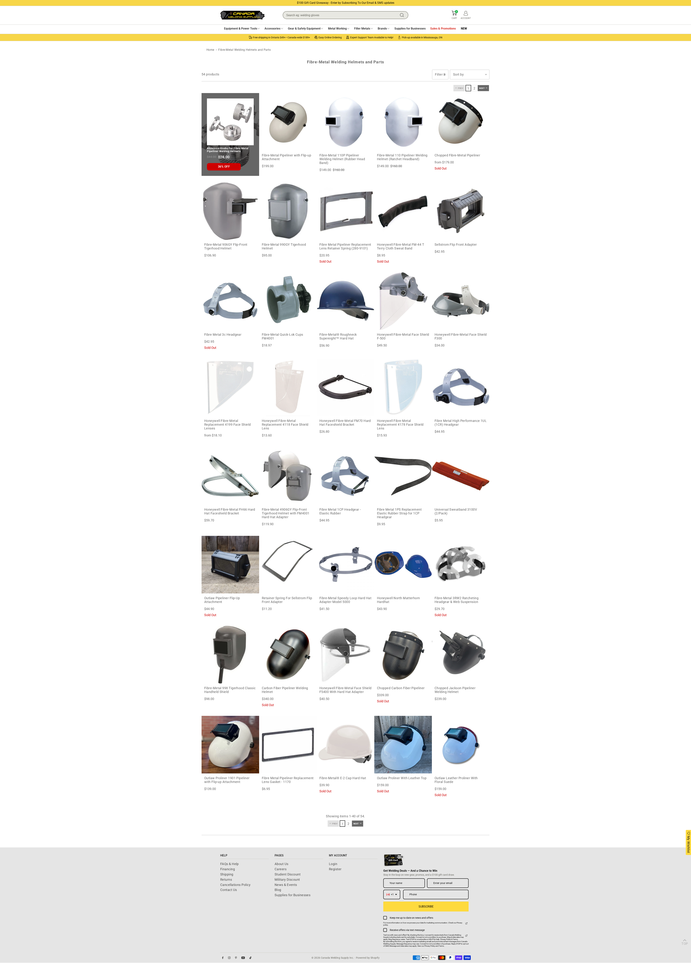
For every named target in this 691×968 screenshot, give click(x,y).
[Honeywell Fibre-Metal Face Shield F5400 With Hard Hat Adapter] (345, 654)
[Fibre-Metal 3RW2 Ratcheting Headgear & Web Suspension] (460, 564)
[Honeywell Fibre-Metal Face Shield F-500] (403, 301)
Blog (278, 890)
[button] (454, 15)
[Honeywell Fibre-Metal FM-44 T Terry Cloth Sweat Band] (403, 211)
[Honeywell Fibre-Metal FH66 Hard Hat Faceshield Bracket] (230, 476)
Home (210, 49)
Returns (226, 879)
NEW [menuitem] (464, 28)
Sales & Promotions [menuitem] (443, 28)
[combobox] (391, 894)
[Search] (403, 15)
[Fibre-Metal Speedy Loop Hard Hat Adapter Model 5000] (345, 564)
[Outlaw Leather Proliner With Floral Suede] (460, 744)
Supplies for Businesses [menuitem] (410, 28)
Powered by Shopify (368, 957)
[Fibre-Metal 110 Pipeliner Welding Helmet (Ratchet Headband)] (403, 122)
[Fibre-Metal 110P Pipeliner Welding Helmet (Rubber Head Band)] (345, 122)
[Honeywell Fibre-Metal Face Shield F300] (460, 301)
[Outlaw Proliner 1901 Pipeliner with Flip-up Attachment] (230, 744)
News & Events (286, 885)
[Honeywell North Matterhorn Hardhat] (403, 564)
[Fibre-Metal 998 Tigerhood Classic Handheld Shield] (230, 654)
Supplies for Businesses (292, 895)
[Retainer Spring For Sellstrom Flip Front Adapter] (288, 564)
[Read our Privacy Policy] (466, 923)
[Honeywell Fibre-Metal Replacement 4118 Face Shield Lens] (288, 387)
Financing (227, 869)
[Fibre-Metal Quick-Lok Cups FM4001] (288, 301)
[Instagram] (229, 957)
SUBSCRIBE (426, 906)
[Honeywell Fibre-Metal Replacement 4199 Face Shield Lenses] (230, 387)
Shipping (226, 874)
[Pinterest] (236, 957)
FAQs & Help (229, 864)
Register (335, 869)
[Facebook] (222, 957)
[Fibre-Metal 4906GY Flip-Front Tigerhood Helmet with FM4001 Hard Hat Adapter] (288, 476)
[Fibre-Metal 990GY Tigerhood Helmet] (288, 211)
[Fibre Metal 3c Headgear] (230, 301)
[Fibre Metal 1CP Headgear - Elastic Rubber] (345, 476)
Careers (280, 869)
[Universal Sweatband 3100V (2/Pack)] (460, 476)
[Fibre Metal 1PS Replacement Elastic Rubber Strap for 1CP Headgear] (403, 476)
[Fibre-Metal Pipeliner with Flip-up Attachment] (288, 122)
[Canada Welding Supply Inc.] (242, 15)
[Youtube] (243, 957)
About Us (281, 864)
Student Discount (288, 874)
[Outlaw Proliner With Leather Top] (403, 744)
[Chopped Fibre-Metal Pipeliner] (460, 122)
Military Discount (287, 879)
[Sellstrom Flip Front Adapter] (460, 211)
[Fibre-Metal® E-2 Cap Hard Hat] (345, 744)
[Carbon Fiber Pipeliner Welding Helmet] (288, 654)
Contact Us (228, 890)
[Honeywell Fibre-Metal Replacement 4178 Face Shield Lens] (403, 387)
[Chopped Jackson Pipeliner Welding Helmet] (460, 654)
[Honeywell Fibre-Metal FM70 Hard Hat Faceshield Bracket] (345, 387)
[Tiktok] (250, 957)
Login (333, 864)
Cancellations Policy (235, 885)
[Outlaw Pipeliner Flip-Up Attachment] (230, 564)
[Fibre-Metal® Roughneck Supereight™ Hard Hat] (345, 301)
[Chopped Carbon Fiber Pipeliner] (403, 654)
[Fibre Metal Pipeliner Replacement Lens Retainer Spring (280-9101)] (345, 211)
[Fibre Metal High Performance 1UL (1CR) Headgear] (460, 387)
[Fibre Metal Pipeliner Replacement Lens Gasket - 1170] (288, 744)
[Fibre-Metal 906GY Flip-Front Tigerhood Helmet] (230, 211)
